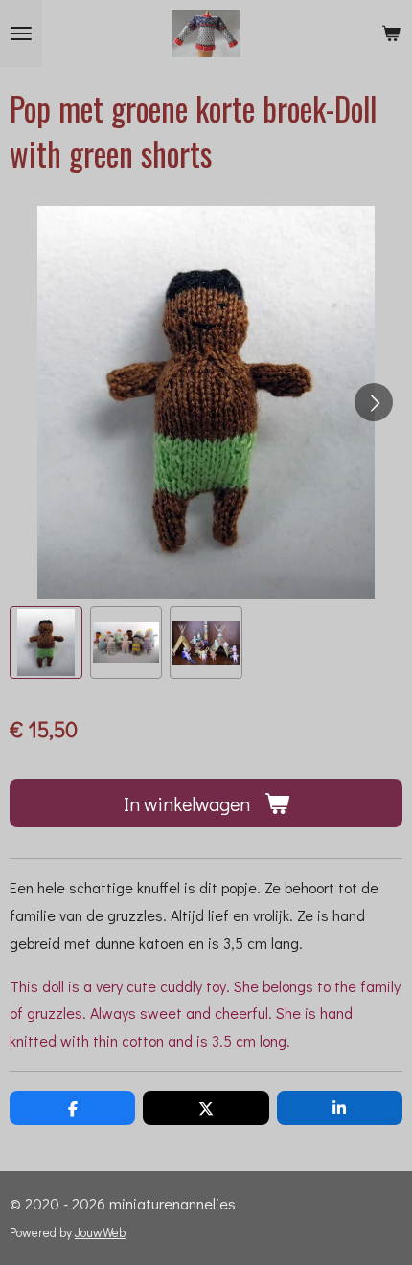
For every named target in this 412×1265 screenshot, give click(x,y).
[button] (46, 642)
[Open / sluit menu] (21, 33)
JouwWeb (100, 1232)
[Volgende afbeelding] (374, 402)
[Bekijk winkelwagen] (391, 33)
